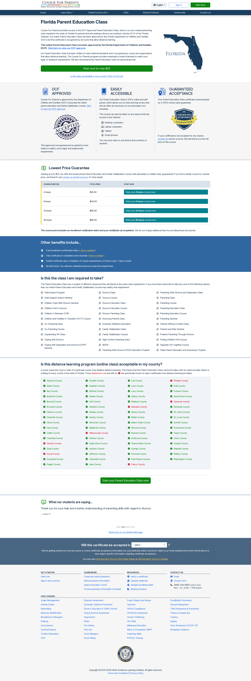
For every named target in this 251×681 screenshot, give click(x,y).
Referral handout (139, 589)
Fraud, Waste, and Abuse (139, 600)
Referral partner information (97, 580)
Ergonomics (89, 617)
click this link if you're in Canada (153, 559)
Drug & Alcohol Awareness (96, 613)
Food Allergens (91, 633)
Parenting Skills (134, 633)
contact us (163, 139)
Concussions (47, 625)
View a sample (87, 250)
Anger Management (50, 600)
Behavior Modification (51, 613)
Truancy (174, 617)
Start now (45, 576)
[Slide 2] (128, 527)
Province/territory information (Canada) (102, 589)
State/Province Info (97, 12)
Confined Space (48, 629)
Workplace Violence (179, 629)
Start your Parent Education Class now (126, 480)
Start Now (200, 5)
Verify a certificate (139, 576)
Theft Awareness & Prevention (184, 608)
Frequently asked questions (97, 576)
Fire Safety (89, 625)
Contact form (180, 580)
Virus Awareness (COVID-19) (184, 625)
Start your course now (140, 192)
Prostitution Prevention (181, 600)
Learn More (66, 12)
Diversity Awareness (93, 600)
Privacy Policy (136, 673)
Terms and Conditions (118, 673)
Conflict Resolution (50, 633)
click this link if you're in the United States (115, 559)
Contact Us (205, 12)
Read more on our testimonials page (125, 532)
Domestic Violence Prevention (98, 604)
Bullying (44, 621)
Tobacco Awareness (180, 613)
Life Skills (131, 621)
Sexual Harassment (179, 604)
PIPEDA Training (135, 638)
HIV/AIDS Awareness (137, 613)
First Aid (88, 629)
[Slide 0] (118, 527)
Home (43, 12)
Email (176, 576)
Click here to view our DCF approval (66, 48)
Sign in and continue (50, 580)
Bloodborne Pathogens (52, 617)
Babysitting (46, 608)
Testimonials (179, 12)
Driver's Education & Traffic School (100, 608)
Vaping (173, 621)
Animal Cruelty (47, 604)
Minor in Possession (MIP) (139, 629)
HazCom (131, 604)
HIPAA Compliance (136, 608)
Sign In (178, 5)
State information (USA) (95, 585)
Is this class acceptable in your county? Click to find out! (96, 76)
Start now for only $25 (96, 68)
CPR (43, 638)
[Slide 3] (133, 527)
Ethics (87, 621)
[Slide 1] (123, 527)
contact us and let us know (75, 177)
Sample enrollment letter (142, 585)
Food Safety (90, 638)
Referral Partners (151, 12)
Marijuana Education (136, 625)
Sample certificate (139, 580)
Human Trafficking (135, 617)
